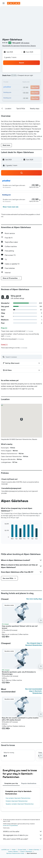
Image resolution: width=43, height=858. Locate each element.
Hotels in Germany (34, 849)
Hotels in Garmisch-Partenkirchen (17, 801)
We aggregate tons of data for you (15, 835)
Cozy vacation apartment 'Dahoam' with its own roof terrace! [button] (19, 627)
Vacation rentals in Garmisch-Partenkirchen (20, 804)
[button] (3, 3)
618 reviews (25, 43)
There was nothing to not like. (14, 348)
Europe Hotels (22, 849)
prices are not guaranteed (10, 825)
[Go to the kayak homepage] (13, 3)
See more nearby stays (34, 599)
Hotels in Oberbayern (26, 851)
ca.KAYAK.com (5, 849)
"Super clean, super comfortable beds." (17, 331)
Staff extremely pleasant (12, 339)
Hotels (14, 849)
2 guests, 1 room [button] (10, 57)
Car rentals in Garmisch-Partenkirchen (18, 798)
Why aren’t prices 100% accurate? (15, 839)
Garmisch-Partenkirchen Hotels (15, 853)
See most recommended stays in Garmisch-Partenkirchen (33, 691)
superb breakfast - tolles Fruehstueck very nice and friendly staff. (20, 335)
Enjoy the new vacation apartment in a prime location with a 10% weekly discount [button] (20, 719)
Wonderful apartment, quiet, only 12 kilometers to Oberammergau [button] (19, 673)
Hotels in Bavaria (13, 851)
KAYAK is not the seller (11, 831)
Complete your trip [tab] (11, 783)
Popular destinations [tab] (28, 783)
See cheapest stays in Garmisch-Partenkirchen (33, 644)
